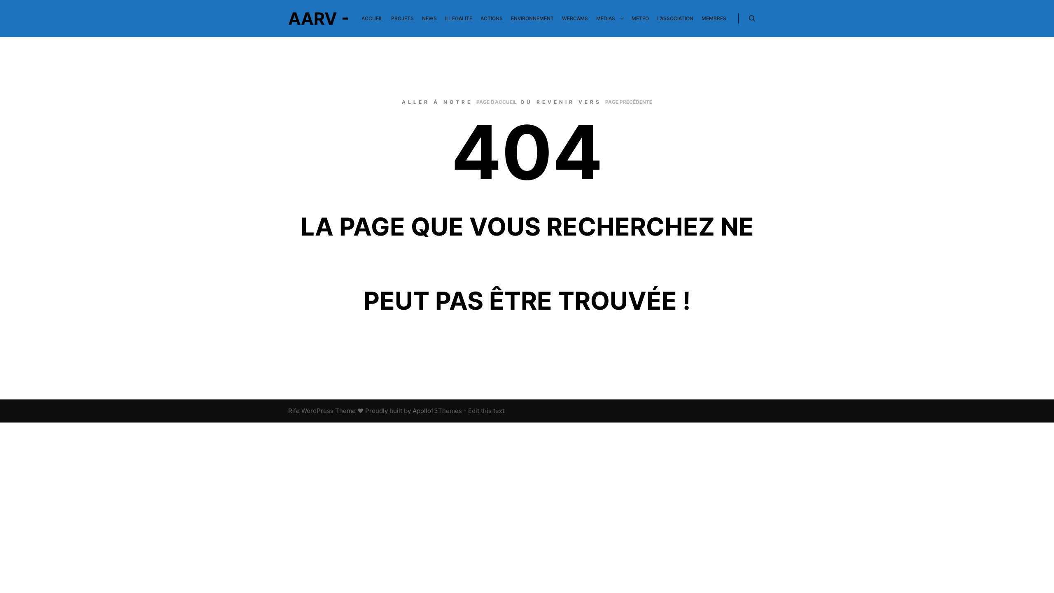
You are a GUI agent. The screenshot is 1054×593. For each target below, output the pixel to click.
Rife (294, 411)
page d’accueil (496, 102)
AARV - (318, 18)
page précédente (628, 102)
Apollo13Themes (437, 411)
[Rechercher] (752, 18)
